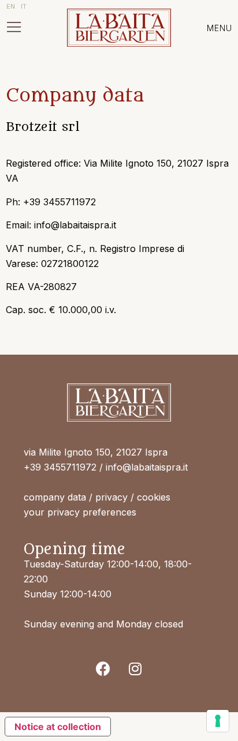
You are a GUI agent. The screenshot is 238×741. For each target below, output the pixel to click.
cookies (153, 497)
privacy (111, 497)
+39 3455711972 (60, 467)
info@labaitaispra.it (147, 467)
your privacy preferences (80, 512)
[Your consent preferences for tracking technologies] (218, 721)
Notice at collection (57, 726)
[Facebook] (103, 669)
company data (55, 497)
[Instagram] (135, 669)
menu (219, 28)
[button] (14, 28)
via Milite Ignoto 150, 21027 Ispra (96, 452)
